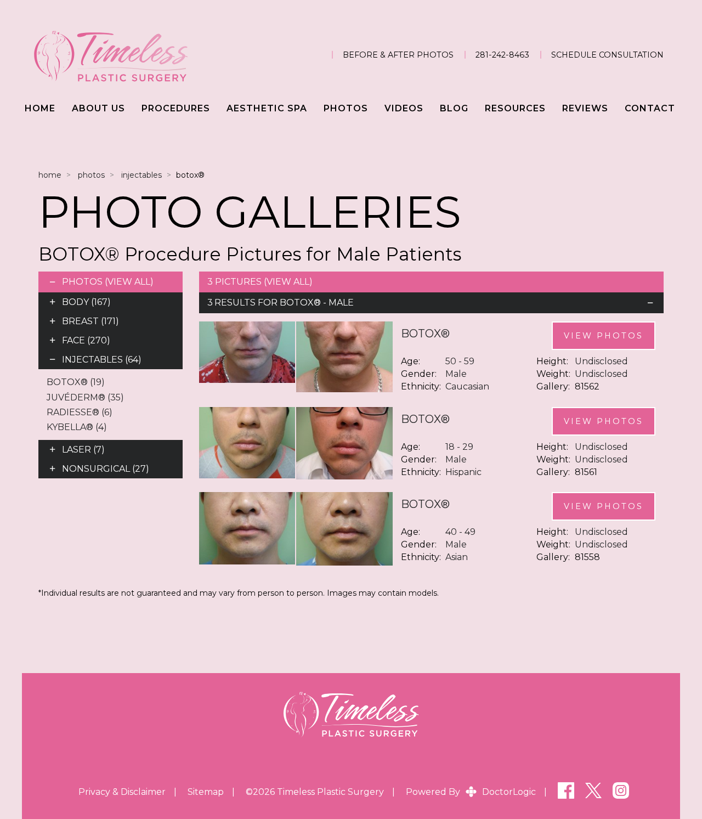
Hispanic (463, 472)
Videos (403, 108)
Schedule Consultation (607, 55)
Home (40, 108)
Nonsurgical (105, 469)
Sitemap (206, 792)
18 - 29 (459, 447)
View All (128, 281)
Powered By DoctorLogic (471, 792)
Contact (650, 108)
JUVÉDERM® (85, 397)
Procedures (175, 108)
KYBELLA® (77, 427)
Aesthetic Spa (267, 108)
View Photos (603, 336)
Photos (346, 108)
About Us (98, 108)
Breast (90, 321)
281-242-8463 (502, 55)
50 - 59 (459, 361)
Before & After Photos (398, 55)
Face (86, 340)
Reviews (585, 108)
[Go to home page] (128, 55)
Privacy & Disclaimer (122, 792)
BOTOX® (76, 382)
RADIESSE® (79, 412)
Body (86, 302)
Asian (456, 557)
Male (456, 374)
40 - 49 (460, 532)
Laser (83, 449)
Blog (454, 108)
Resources (515, 108)
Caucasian (467, 386)
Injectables (141, 175)
